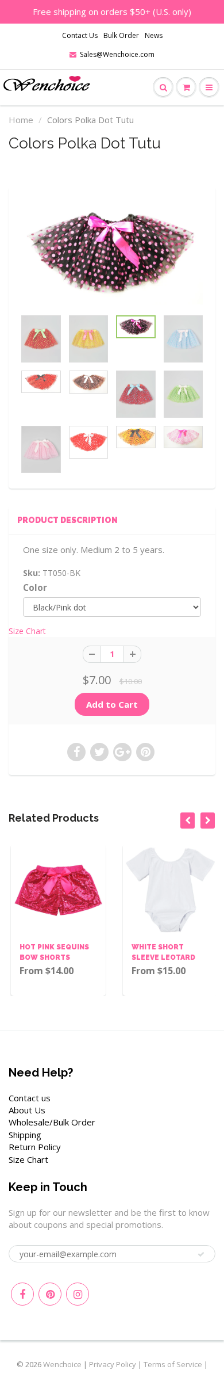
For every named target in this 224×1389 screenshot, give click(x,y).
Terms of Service (173, 1364)
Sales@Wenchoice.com (117, 54)
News (154, 35)
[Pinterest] (49, 1294)
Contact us (30, 1098)
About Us (27, 1110)
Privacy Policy (112, 1364)
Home (21, 119)
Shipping (25, 1134)
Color (35, 588)
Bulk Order (121, 35)
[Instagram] (77, 1294)
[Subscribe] (201, 1254)
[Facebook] (22, 1294)
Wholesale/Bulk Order (52, 1122)
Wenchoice (62, 1364)
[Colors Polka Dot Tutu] (112, 253)
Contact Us (80, 35)
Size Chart (27, 630)
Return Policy (35, 1147)
